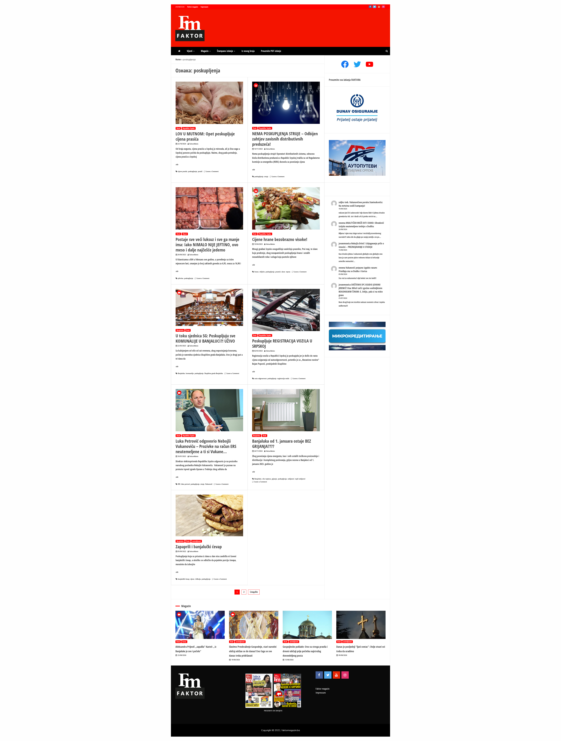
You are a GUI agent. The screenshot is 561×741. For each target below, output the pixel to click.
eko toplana (266, 479)
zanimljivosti (196, 541)
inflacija (198, 579)
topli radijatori (300, 479)
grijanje (274, 479)
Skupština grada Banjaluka (213, 373)
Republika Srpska (189, 128)
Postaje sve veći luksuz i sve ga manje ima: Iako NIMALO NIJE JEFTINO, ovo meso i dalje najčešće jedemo (207, 244)
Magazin (204, 51)
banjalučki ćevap (183, 579)
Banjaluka (180, 330)
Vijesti (189, 51)
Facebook (370, 6)
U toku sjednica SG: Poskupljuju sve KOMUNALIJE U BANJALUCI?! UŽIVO (205, 338)
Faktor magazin (192, 7)
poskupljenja (192, 171)
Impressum (204, 7)
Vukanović (208, 484)
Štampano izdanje (225, 51)
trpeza (288, 271)
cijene (192, 579)
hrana (256, 271)
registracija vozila (283, 378)
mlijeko (262, 271)
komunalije (190, 373)
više (177, 164)
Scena (184, 641)
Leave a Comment (212, 171)
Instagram (383, 6)
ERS (179, 484)
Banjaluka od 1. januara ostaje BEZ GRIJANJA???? (281, 443)
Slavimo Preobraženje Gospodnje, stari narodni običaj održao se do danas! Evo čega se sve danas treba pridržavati (252, 651)
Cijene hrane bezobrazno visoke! (279, 239)
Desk (178, 128)
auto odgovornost (260, 378)
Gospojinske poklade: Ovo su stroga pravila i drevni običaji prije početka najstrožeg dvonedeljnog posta (305, 651)
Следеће (254, 592)
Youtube (379, 6)
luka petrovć (185, 484)
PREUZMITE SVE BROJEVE (273, 710)
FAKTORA (356, 79)
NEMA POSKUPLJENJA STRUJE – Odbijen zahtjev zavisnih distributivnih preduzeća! (285, 139)
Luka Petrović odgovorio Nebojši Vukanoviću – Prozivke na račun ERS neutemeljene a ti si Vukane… (206, 446)
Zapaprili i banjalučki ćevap (199, 547)
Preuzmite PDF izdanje (271, 51)
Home (178, 59)
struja (266, 176)
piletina (180, 278)
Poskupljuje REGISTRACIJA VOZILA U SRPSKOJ (282, 343)
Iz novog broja (247, 51)
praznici (278, 271)
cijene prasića (182, 171)
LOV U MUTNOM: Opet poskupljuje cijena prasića (205, 136)
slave (283, 271)
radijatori (291, 479)
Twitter (374, 6)
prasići (200, 171)
